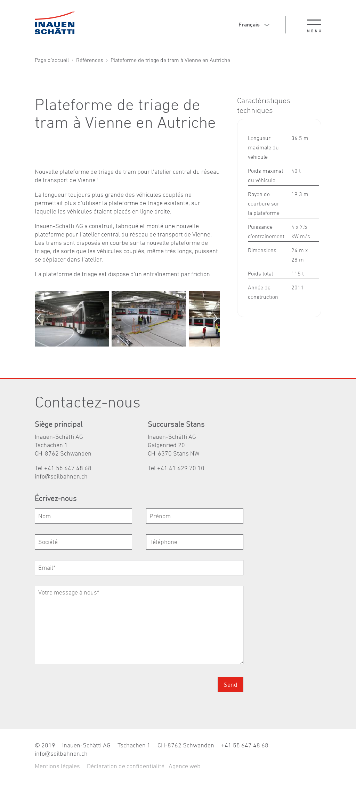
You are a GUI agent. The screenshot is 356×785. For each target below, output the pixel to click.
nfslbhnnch (62, 476)
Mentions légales (57, 766)
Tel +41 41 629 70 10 (176, 468)
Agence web (185, 766)
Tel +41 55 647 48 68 (63, 468)
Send (230, 684)
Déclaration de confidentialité (125, 766)
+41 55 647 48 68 (244, 745)
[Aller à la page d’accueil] (54, 22)
